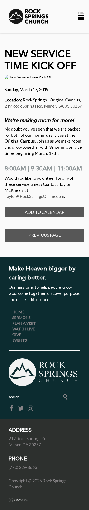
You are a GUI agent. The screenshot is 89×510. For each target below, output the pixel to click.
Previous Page (44, 235)
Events (19, 340)
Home (18, 311)
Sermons (21, 317)
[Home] (45, 372)
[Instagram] (30, 408)
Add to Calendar (45, 212)
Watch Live (23, 329)
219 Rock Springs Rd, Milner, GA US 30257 (43, 106)
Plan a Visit (24, 323)
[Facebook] (11, 408)
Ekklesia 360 (18, 500)
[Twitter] (21, 408)
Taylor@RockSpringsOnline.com (34, 196)
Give (16, 334)
